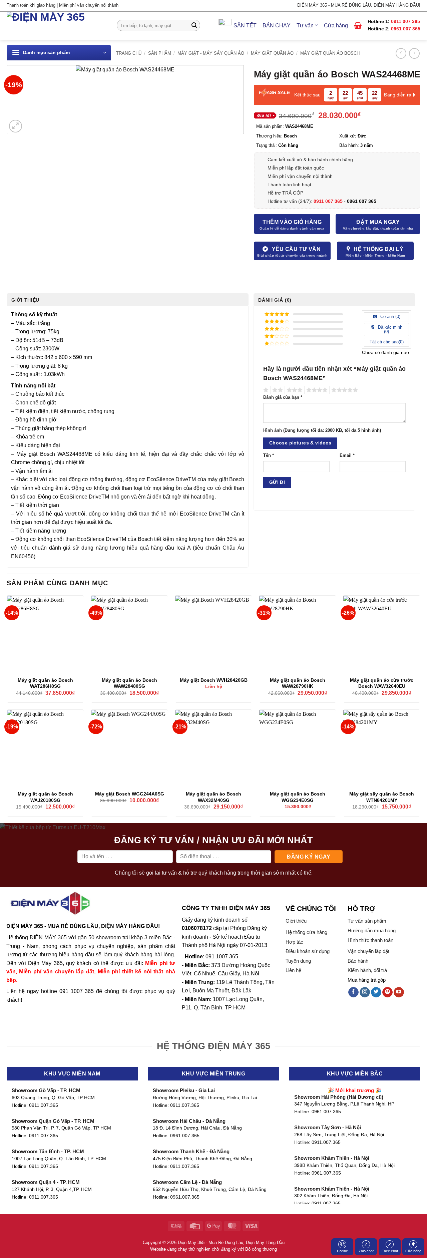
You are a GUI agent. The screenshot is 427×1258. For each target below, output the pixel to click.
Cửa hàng (413, 1251)
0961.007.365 (184, 1135)
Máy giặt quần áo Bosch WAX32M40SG (213, 797)
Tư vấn (305, 25)
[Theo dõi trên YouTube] (399, 992)
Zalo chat (366, 1251)
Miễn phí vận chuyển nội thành (300, 176)
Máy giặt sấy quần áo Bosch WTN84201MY (381, 797)
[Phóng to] (15, 126)
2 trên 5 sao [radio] (276, 390)
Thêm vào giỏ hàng (292, 222)
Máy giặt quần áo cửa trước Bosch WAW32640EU (381, 683)
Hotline (342, 1251)
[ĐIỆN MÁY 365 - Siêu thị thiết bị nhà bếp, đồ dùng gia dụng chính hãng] (57, 26)
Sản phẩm (159, 53)
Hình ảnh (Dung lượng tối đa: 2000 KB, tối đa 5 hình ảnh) (322, 430)
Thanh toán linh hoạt (289, 184)
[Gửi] (194, 25)
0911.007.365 (43, 1105)
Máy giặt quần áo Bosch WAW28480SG (129, 683)
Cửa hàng (336, 25)
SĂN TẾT (245, 25)
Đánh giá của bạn (282, 397)
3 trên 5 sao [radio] (294, 390)
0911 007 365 (405, 21)
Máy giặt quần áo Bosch (330, 53)
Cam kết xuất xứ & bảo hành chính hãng (310, 159)
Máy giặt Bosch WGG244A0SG (129, 794)
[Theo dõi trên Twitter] (376, 992)
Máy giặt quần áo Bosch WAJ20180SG (45, 797)
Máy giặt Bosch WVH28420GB (214, 680)
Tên (268, 455)
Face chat (390, 1251)
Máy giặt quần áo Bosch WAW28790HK (297, 683)
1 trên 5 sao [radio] (265, 390)
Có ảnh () (389, 316)
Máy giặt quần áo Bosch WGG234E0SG (297, 797)
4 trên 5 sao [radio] (316, 390)
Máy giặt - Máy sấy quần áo (210, 53)
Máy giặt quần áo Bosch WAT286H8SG (45, 683)
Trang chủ (128, 53)
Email (347, 455)
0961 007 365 (405, 28)
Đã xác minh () (389, 329)
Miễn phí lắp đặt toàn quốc (296, 168)
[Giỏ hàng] (358, 25)
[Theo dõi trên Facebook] (353, 992)
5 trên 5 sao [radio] (343, 390)
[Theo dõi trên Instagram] (365, 992)
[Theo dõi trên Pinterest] (387, 992)
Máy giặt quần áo (272, 53)
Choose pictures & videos (300, 442)
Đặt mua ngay (378, 222)
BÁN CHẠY (277, 25)
